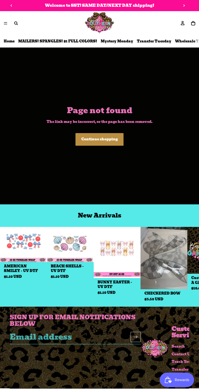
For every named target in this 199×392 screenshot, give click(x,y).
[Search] (16, 23)
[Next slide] (184, 5)
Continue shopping (99, 139)
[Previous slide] (11, 5)
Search (178, 346)
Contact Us (182, 354)
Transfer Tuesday (154, 41)
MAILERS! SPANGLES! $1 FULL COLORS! (57, 41)
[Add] (39, 254)
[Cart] (193, 23)
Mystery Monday (117, 41)
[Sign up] (136, 337)
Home (9, 41)
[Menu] (5, 23)
